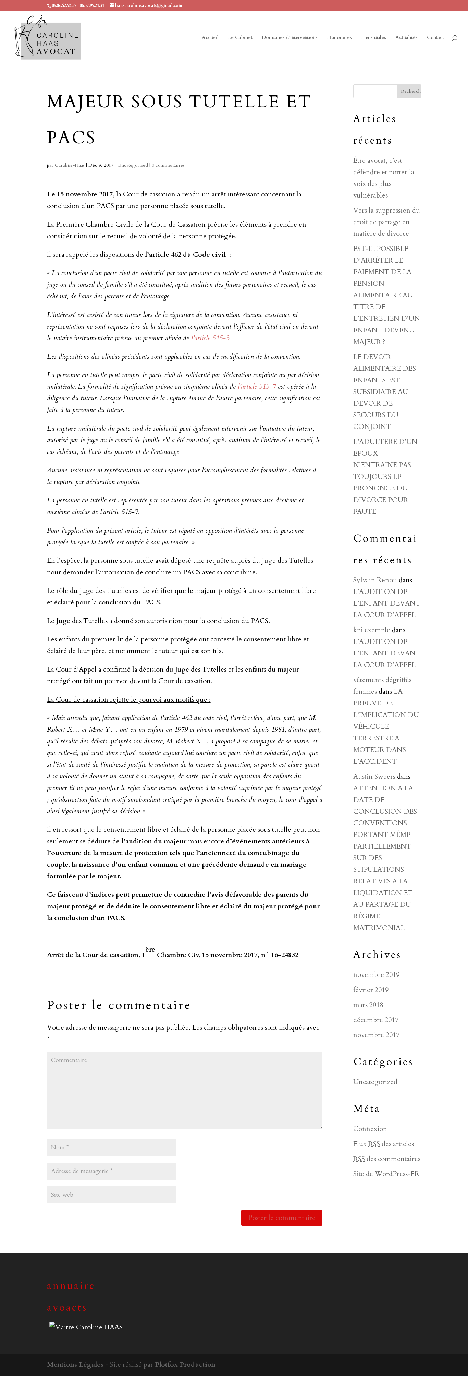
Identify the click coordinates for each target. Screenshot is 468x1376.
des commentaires (386, 1158)
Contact (435, 38)
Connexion (370, 1128)
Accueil (210, 38)
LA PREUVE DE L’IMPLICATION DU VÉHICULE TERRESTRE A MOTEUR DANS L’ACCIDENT (386, 726)
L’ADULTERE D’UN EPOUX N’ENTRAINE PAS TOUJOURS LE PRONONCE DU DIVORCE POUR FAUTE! (385, 476)
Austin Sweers (374, 776)
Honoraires (339, 38)
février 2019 (371, 989)
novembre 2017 (376, 1035)
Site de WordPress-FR (386, 1173)
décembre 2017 (375, 1019)
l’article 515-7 (257, 386)
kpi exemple (371, 630)
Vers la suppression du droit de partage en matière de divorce (386, 222)
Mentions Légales (75, 1364)
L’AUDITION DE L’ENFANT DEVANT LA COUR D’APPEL (386, 603)
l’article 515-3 (210, 338)
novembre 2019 (376, 974)
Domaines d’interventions (290, 38)
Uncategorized (132, 165)
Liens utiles (373, 38)
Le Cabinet (240, 38)
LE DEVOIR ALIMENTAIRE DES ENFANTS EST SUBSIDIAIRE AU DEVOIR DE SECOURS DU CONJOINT (384, 391)
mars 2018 (368, 1004)
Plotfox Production (185, 1364)
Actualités (406, 38)
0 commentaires (168, 165)
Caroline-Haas (70, 165)
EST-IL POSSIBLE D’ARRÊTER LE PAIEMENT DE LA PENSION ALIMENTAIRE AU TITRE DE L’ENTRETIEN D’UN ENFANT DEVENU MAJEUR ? (386, 295)
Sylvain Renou (375, 580)
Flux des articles (383, 1143)
